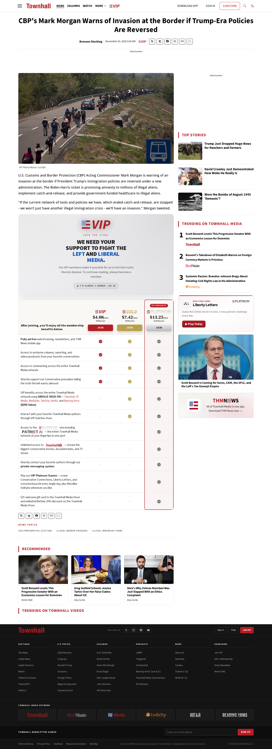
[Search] (244, 6)
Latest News (24, 659)
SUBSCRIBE (230, 6)
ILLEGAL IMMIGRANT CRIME (107, 530)
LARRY (139, 652)
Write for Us (181, 677)
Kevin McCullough (106, 665)
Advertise (179, 659)
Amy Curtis (79, 600)
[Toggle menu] (19, 6)
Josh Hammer (104, 684)
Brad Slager (103, 671)
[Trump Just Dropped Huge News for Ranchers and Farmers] (190, 151)
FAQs (233, 630)
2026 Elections (64, 652)
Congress (62, 659)
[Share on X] (152, 41)
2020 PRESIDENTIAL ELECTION (35, 530)
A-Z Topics (64, 644)
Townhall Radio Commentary (150, 677)
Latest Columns (25, 665)
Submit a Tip (181, 671)
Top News (23, 652)
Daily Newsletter (222, 665)
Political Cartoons (27, 677)
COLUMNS (73, 6)
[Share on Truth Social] (160, 41)
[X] (126, 630)
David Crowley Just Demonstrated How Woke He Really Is (228, 171)
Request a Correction (76, 743)
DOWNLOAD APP (187, 6)
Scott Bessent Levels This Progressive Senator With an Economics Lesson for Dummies (41, 591)
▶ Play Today (193, 324)
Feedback (58, 743)
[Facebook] (141, 630)
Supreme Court (65, 690)
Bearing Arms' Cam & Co (148, 671)
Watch (21, 671)
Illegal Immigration (67, 684)
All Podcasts (142, 684)
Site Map (94, 743)
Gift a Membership (223, 659)
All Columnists (104, 690)
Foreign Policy (65, 677)
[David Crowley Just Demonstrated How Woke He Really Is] (190, 176)
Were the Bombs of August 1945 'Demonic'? (227, 197)
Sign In (220, 630)
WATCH (87, 6)
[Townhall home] (31, 630)
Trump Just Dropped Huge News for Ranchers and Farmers (227, 146)
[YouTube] (148, 630)
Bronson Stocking (90, 42)
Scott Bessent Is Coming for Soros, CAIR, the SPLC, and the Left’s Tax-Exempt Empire (216, 384)
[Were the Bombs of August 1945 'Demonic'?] (190, 202)
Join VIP (247, 630)
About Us (179, 652)
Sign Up (246, 732)
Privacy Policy (43, 743)
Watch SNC (219, 671)
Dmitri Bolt (26, 600)
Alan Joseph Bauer (106, 677)
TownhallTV (24, 684)
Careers (179, 665)
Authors (22, 690)
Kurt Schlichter (104, 652)
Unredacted (142, 665)
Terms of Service (25, 743)
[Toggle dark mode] (252, 6)
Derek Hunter (103, 659)
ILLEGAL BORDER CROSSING (72, 530)
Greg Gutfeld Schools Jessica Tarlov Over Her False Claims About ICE (92, 591)
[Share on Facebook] (167, 41)
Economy (62, 671)
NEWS (60, 6)
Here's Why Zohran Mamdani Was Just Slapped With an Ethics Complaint (148, 591)
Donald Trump (65, 665)
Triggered (141, 659)
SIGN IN (210, 6)
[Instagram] (134, 630)
